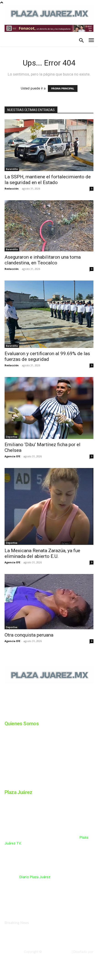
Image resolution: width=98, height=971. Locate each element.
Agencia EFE (12, 456)
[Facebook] (6, 715)
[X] (52, 715)
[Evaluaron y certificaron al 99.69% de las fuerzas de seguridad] (49, 314)
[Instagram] (17, 715)
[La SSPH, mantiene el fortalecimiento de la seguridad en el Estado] (49, 145)
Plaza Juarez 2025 (56, 952)
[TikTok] (40, 715)
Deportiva (11, 436)
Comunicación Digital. (77, 955)
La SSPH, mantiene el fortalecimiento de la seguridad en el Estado (48, 179)
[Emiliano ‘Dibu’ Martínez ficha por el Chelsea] (49, 408)
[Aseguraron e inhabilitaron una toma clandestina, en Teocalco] (49, 225)
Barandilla (12, 169)
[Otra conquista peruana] (49, 601)
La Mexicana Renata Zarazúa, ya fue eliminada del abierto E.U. (42, 553)
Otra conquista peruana (29, 635)
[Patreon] (29, 715)
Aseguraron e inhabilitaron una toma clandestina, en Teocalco (43, 260)
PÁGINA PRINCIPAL (62, 88)
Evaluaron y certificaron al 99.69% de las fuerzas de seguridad (47, 356)
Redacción (12, 188)
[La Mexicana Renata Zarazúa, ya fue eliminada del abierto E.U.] (49, 506)
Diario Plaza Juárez (34, 877)
